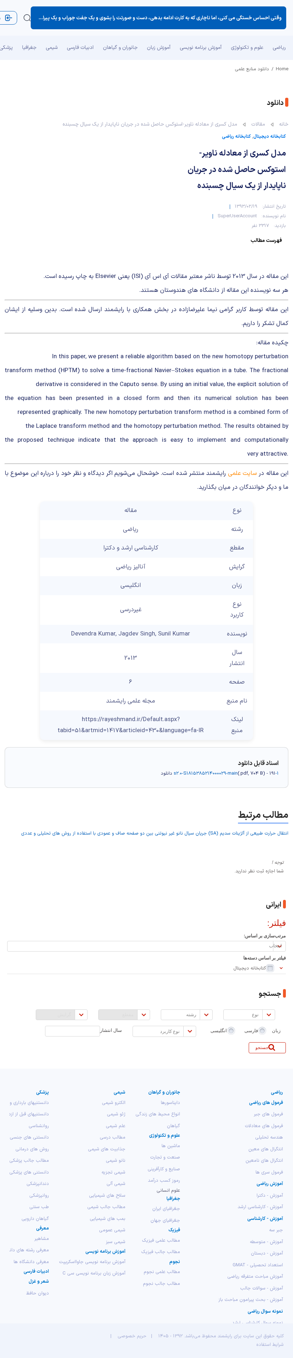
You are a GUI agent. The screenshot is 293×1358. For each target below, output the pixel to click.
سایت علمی (242, 473)
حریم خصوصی (132, 1336)
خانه (283, 124)
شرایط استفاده (270, 1344)
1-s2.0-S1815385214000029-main (226, 773)
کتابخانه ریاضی (236, 136)
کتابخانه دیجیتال (269, 136)
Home (282, 69)
